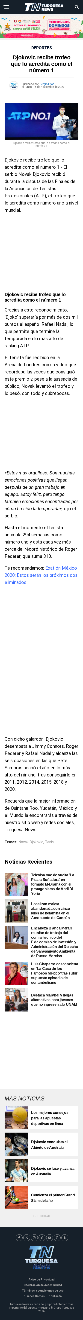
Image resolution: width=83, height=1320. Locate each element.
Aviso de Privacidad (41, 1279)
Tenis (49, 842)
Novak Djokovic (30, 842)
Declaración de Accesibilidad (43, 1285)
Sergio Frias (47, 84)
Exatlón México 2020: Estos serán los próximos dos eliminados (41, 575)
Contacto (55, 1296)
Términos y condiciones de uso (43, 1290)
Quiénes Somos (34, 1296)
